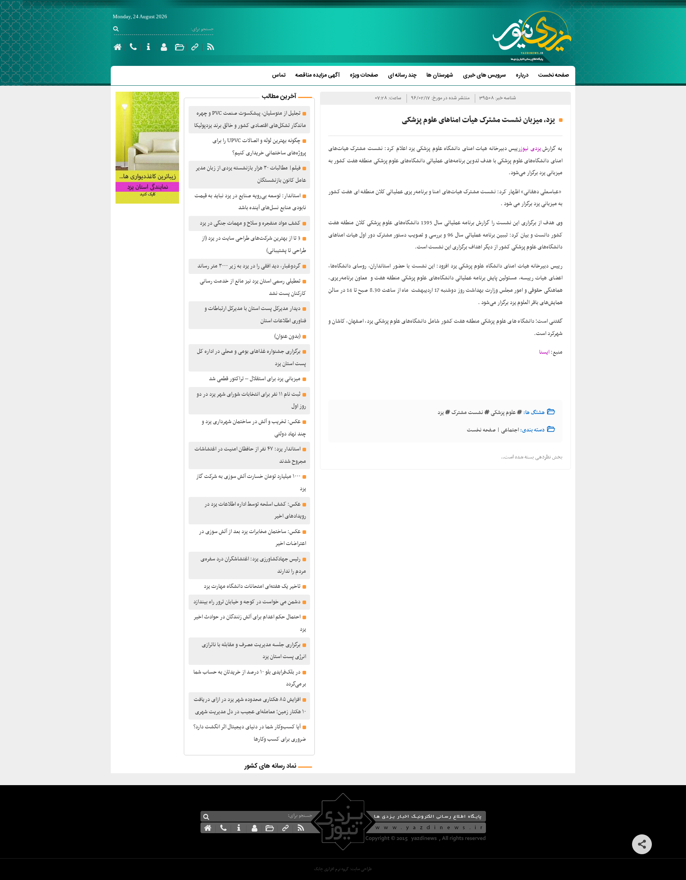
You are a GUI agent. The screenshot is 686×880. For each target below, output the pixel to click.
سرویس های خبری (484, 75)
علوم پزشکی (503, 413)
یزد (440, 413)
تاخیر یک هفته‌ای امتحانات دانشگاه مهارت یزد (252, 586)
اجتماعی (510, 430)
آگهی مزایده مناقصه (317, 75)
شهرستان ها (439, 75)
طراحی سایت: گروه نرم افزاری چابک (343, 869)
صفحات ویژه (364, 75)
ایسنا (544, 352)
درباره (522, 75)
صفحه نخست (553, 75)
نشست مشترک (467, 413)
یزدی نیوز (530, 149)
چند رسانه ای (402, 75)
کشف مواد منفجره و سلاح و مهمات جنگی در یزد (250, 223)
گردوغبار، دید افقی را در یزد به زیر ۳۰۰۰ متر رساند (249, 266)
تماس (278, 75)
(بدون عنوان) (287, 336)
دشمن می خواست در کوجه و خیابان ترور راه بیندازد (247, 602)
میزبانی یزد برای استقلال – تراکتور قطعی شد (255, 379)
